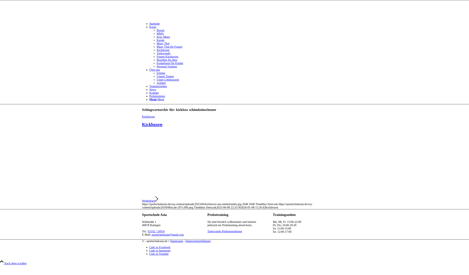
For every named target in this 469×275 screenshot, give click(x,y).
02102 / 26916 (156, 231)
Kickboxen (148, 116)
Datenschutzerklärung (198, 241)
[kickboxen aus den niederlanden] (234, 194)
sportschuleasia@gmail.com (168, 234)
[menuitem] (238, 23)
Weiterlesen (148, 200)
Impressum (176, 241)
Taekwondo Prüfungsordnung (224, 231)
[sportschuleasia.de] (169, 17)
